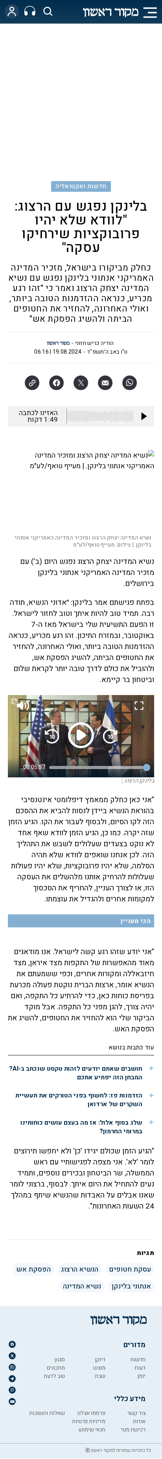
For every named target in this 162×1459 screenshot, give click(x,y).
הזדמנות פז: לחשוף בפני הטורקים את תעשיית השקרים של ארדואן (78, 1100)
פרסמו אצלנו (91, 1413)
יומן (141, 1376)
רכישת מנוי (133, 1430)
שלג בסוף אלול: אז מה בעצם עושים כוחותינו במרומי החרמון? (81, 1127)
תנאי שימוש (92, 1430)
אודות (139, 1421)
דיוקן (100, 1359)
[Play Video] (81, 735)
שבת (100, 1376)
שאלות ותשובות (47, 1413)
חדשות (137, 1359)
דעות (139, 1368)
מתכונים (56, 1368)
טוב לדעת (54, 1376)
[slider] (98, 767)
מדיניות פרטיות (88, 1421)
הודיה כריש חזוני (94, 343)
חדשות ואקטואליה (80, 186)
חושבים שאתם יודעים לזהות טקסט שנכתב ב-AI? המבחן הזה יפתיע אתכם (75, 1073)
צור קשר (136, 1413)
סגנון (59, 1359)
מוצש (99, 1368)
